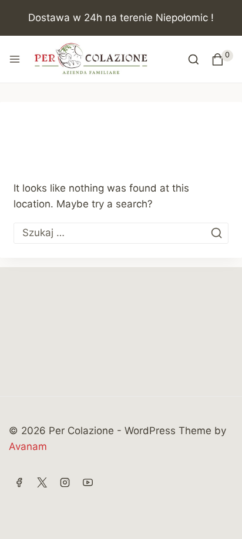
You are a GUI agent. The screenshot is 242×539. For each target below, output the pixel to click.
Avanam (28, 446)
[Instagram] (65, 482)
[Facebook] (19, 482)
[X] (42, 482)
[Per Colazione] (91, 59)
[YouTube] (88, 482)
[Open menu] (15, 59)
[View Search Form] (193, 59)
